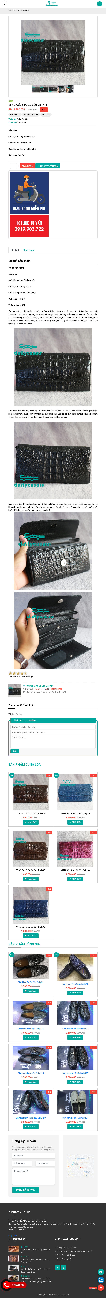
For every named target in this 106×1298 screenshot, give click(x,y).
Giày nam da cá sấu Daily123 (75, 1029)
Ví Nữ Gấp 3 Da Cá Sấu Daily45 (30, 870)
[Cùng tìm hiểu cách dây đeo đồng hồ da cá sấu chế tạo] (13, 1268)
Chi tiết (15, 250)
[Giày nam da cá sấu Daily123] (75, 1013)
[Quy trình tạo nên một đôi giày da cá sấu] (13, 1249)
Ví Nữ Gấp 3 (24, 10)
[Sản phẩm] (101, 1287)
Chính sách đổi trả (64, 1259)
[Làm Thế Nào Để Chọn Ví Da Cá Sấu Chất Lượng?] (13, 1258)
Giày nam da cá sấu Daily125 (31, 1073)
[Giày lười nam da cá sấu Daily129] (31, 1102)
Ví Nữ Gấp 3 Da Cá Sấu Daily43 (75, 870)
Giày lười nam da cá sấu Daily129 (31, 1118)
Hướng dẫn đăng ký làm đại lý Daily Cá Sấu (75, 1251)
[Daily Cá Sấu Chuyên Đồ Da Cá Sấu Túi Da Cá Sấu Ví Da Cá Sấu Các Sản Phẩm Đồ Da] (52, 3)
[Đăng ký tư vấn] (101, 1272)
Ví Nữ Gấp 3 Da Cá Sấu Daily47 (30, 927)
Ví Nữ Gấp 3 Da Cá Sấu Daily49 (30, 813)
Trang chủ (12, 10)
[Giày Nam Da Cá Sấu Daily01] (31, 966)
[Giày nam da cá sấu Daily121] (75, 1102)
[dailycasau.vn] (57, 1267)
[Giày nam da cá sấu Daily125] (31, 1058)
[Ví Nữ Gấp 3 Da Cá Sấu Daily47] (31, 905)
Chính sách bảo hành (66, 1255)
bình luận (28, 250)
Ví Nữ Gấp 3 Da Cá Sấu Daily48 (75, 813)
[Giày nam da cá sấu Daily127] (75, 1058)
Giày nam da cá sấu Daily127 (75, 1073)
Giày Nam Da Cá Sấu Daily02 (75, 984)
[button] (83, 22)
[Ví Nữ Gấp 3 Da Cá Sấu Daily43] (75, 849)
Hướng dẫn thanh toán (66, 1248)
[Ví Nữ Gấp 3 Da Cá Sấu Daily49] (31, 792)
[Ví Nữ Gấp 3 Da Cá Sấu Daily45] (31, 849)
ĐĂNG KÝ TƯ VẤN (25, 1189)
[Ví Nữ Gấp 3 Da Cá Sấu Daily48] (75, 792)
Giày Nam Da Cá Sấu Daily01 (31, 982)
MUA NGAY (32, 822)
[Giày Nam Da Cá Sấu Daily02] (75, 967)
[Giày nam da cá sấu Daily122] (31, 1013)
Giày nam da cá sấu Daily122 (31, 1029)
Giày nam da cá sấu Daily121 (75, 1118)
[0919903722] (101, 1280)
